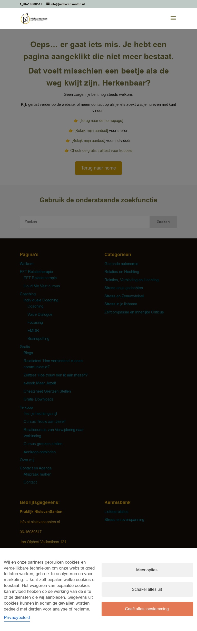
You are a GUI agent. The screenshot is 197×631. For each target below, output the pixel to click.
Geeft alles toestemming (147, 609)
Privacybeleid (17, 618)
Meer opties (146, 570)
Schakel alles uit (147, 589)
